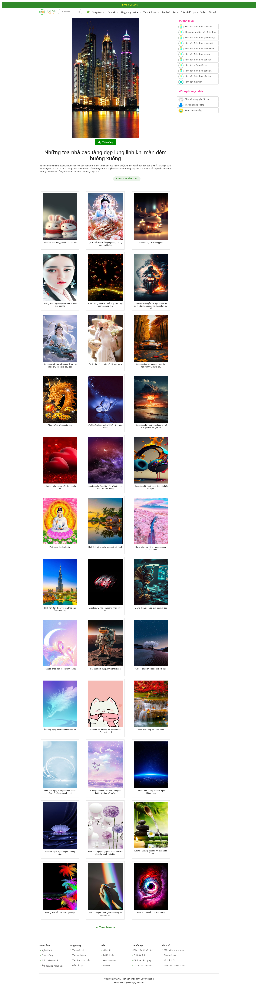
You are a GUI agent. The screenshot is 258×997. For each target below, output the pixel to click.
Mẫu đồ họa (77, 965)
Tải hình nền (108, 955)
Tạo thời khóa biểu (81, 960)
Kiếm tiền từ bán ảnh (143, 950)
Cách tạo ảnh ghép (142, 960)
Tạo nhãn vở (78, 950)
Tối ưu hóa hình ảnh (142, 965)
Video (203, 12)
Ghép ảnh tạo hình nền (174, 965)
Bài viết (212, 12)
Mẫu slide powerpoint (174, 950)
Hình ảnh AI (169, 960)
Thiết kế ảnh (139, 955)
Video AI (106, 950)
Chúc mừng (47, 955)
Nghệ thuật (47, 950)
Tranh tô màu (170, 955)
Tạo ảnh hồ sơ (79, 955)
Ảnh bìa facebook (50, 960)
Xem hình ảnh (109, 960)
